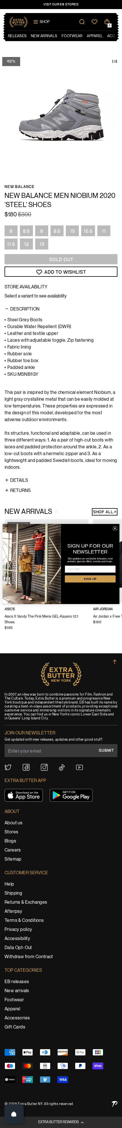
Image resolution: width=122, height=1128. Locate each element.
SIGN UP (90, 578)
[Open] (14, 1114)
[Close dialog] (115, 529)
